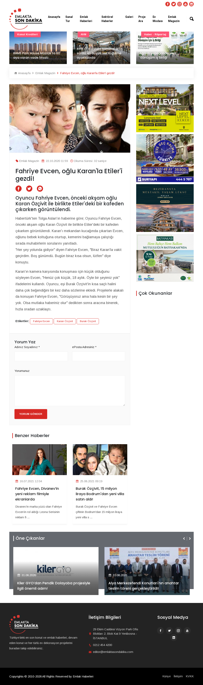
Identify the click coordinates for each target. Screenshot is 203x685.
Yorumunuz (22, 370)
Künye (166, 676)
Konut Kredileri (27, 34)
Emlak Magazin (174, 19)
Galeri (129, 17)
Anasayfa (54, 17)
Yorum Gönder (30, 413)
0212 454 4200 (102, 645)
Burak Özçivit (88, 321)
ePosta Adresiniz (84, 347)
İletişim (178, 676)
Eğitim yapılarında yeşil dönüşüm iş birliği (158, 55)
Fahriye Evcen (41, 321)
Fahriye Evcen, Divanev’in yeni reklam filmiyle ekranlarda (37, 494)
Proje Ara (142, 19)
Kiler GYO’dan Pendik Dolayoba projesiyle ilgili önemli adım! (53, 586)
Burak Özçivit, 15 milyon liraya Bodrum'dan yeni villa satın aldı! (100, 494)
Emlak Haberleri (86, 19)
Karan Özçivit (65, 321)
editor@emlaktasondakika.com (113, 651)
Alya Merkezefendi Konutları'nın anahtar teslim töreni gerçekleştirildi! (143, 586)
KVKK (190, 676)
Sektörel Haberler (107, 19)
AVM (83, 34)
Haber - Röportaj (155, 34)
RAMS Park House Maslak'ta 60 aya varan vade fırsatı (36, 55)
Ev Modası (158, 19)
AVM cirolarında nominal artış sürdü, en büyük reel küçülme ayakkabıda (100, 53)
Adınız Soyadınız (27, 347)
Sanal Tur (69, 19)
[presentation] (184, 539)
